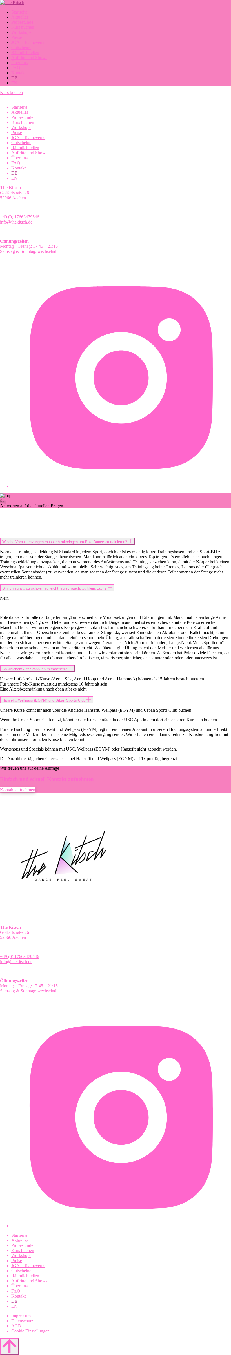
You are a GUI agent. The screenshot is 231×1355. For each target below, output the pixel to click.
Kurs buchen (11, 92)
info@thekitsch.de (16, 222)
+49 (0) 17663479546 (19, 217)
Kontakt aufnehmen (17, 789)
